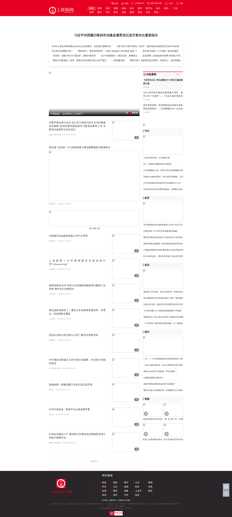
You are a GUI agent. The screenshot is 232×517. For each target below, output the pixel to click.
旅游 (137, 495)
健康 (126, 487)
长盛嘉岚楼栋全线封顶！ (153, 378)
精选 (104, 482)
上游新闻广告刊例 (123, 500)
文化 (115, 487)
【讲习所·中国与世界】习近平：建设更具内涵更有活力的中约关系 (147, 46)
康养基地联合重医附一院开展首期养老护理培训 (163, 244)
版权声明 (113, 500)
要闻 (115, 482)
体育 (115, 495)
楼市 (126, 482)
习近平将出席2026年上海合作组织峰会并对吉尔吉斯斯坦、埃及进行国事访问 (75, 46)
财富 (137, 487)
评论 (104, 487)
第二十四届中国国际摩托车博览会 (157, 164)
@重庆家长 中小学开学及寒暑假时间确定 (160, 231)
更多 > (178, 74)
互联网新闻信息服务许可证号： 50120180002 (142, 504)
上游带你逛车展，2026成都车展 (156, 158)
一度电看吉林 (110, 60)
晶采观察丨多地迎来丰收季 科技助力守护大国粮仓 (158, 56)
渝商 (104, 491)
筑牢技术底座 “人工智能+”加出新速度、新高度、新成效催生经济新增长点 (169, 51)
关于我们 (105, 500)
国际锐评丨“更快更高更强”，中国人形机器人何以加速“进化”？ (99, 51)
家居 (104, 495)
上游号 (138, 491)
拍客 (150, 487)
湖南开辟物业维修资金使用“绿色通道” (159, 384)
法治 (137, 482)
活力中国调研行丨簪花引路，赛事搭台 (110, 56)
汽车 (126, 495)
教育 (150, 491)
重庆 (115, 491)
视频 (150, 482)
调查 (126, 491)
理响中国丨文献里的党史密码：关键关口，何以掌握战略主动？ (151, 60)
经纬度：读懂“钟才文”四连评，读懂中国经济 (66, 56)
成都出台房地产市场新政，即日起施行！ (160, 371)
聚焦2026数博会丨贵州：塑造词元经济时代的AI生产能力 (71, 60)
